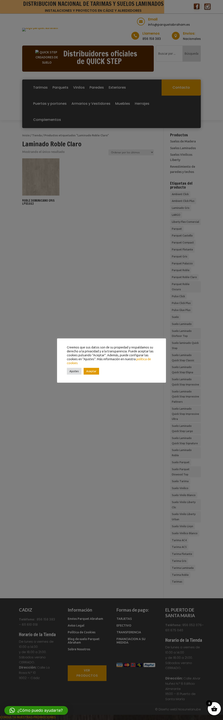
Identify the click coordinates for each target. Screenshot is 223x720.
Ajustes (74, 371)
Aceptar (91, 371)
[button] (36, 710)
